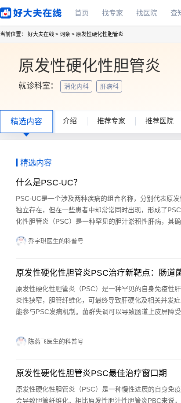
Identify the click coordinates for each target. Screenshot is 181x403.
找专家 (112, 13)
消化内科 (77, 86)
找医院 (146, 13)
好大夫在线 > (43, 34)
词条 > (67, 34)
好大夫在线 (17, 11)
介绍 (70, 121)
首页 (82, 13)
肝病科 (110, 86)
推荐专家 (111, 121)
